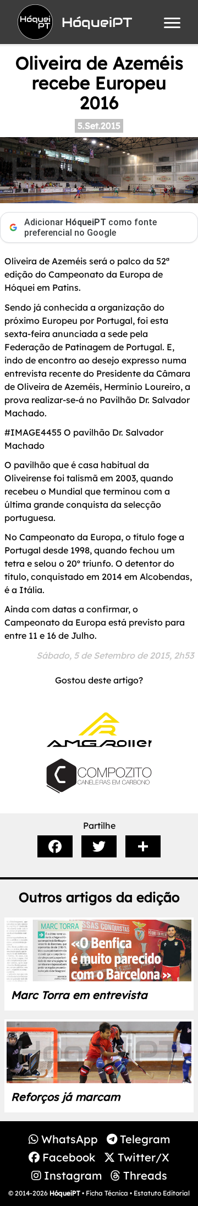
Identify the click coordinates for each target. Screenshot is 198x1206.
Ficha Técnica (107, 1193)
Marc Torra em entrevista (79, 995)
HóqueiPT (65, 1193)
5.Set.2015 (99, 125)
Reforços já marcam (65, 1097)
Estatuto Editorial (162, 1193)
